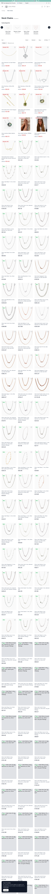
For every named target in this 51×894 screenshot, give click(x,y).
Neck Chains (10, 10)
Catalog (3, 10)
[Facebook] (46, 3)
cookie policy (5, 887)
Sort (2, 40)
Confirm (6, 890)
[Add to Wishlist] (14, 47)
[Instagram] (48, 3)
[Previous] (2, 27)
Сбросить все (11, 43)
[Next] (49, 27)
